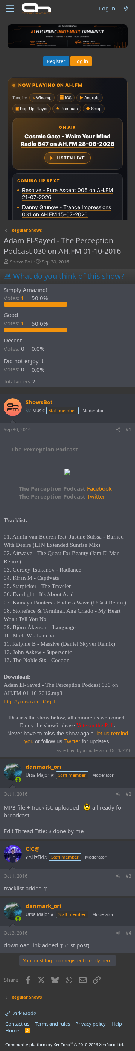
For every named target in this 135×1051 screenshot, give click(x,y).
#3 (128, 876)
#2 (128, 794)
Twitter (62, 496)
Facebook (65, 488)
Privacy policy (90, 1023)
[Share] (118, 430)
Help (116, 1023)
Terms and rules (52, 1023)
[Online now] (18, 779)
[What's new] (126, 8)
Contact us (17, 1023)
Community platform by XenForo (64, 1044)
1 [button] (15, 298)
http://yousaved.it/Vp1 (30, 701)
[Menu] (10, 8)
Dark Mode (23, 1013)
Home (12, 1030)
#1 (128, 429)
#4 (128, 933)
